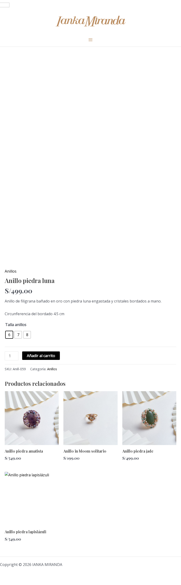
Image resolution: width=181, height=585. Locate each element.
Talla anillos (15, 324)
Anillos (10, 271)
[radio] (9, 334)
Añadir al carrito (41, 355)
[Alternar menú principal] (90, 39)
